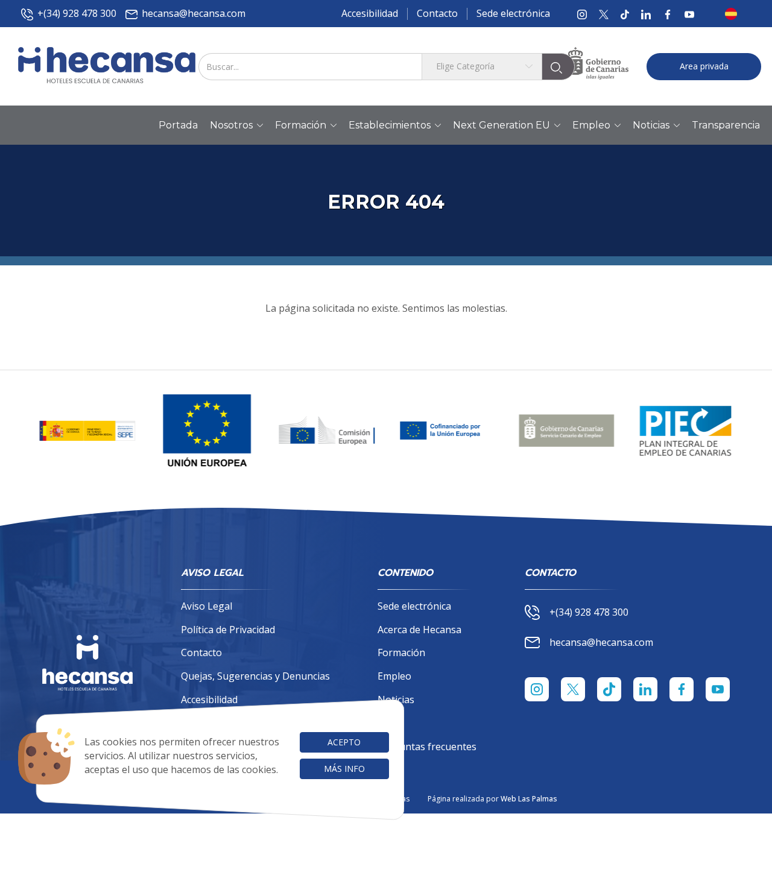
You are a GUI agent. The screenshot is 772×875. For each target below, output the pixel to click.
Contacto (437, 13)
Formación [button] (300, 125)
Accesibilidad (369, 13)
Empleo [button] (591, 125)
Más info (344, 768)
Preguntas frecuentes (427, 746)
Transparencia (726, 125)
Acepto (344, 742)
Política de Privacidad (228, 629)
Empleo (394, 676)
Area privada (704, 66)
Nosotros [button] (231, 125)
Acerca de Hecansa (419, 629)
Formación (401, 652)
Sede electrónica (513, 13)
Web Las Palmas (529, 799)
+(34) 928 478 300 (76, 13)
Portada (178, 125)
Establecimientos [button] (390, 125)
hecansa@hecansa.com (193, 13)
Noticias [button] (651, 125)
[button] (734, 14)
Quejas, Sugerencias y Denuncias (255, 676)
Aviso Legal (206, 606)
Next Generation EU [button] (501, 125)
